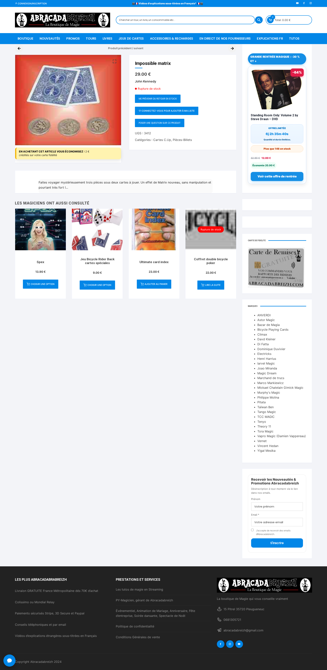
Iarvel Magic (266, 363)
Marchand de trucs (270, 378)
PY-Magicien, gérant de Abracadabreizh (144, 600)
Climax (262, 334)
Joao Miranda (267, 368)
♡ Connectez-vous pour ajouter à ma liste (167, 110)
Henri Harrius (266, 359)
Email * (255, 514)
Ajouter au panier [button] (156, 284)
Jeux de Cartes (131, 38)
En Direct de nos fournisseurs (225, 38)
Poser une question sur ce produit (160, 122)
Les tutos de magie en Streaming (139, 589)
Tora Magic (265, 431)
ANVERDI (264, 315)
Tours (91, 38)
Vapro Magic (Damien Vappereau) (281, 436)
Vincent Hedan (267, 446)
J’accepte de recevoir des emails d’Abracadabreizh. (273, 532)
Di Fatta (263, 344)
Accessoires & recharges (171, 38)
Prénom (255, 499)
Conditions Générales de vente (138, 637)
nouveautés (50, 38)
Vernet (262, 441)
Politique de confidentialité (135, 626)
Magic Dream (266, 373)
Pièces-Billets (182, 140)
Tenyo (261, 422)
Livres (107, 38)
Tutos (294, 38)
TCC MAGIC (266, 417)
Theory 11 (264, 426)
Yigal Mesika (266, 450)
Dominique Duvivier (271, 349)
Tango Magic (266, 412)
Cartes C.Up (162, 140)
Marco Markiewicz (270, 383)
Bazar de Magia (268, 325)
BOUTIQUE (25, 38)
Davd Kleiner (266, 339)
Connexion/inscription (32, 3)
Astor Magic (266, 320)
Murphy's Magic (268, 392)
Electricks (264, 354)
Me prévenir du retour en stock (158, 98)
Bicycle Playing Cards (272, 329)
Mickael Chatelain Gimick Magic (280, 387)
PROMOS (73, 38)
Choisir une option (42, 284)
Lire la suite (212, 285)
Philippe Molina (268, 397)
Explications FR (270, 38)
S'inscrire (277, 543)
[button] (114, 61)
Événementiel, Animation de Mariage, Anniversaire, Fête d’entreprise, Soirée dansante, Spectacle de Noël (155, 613)
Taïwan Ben (265, 407)
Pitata (261, 402)
